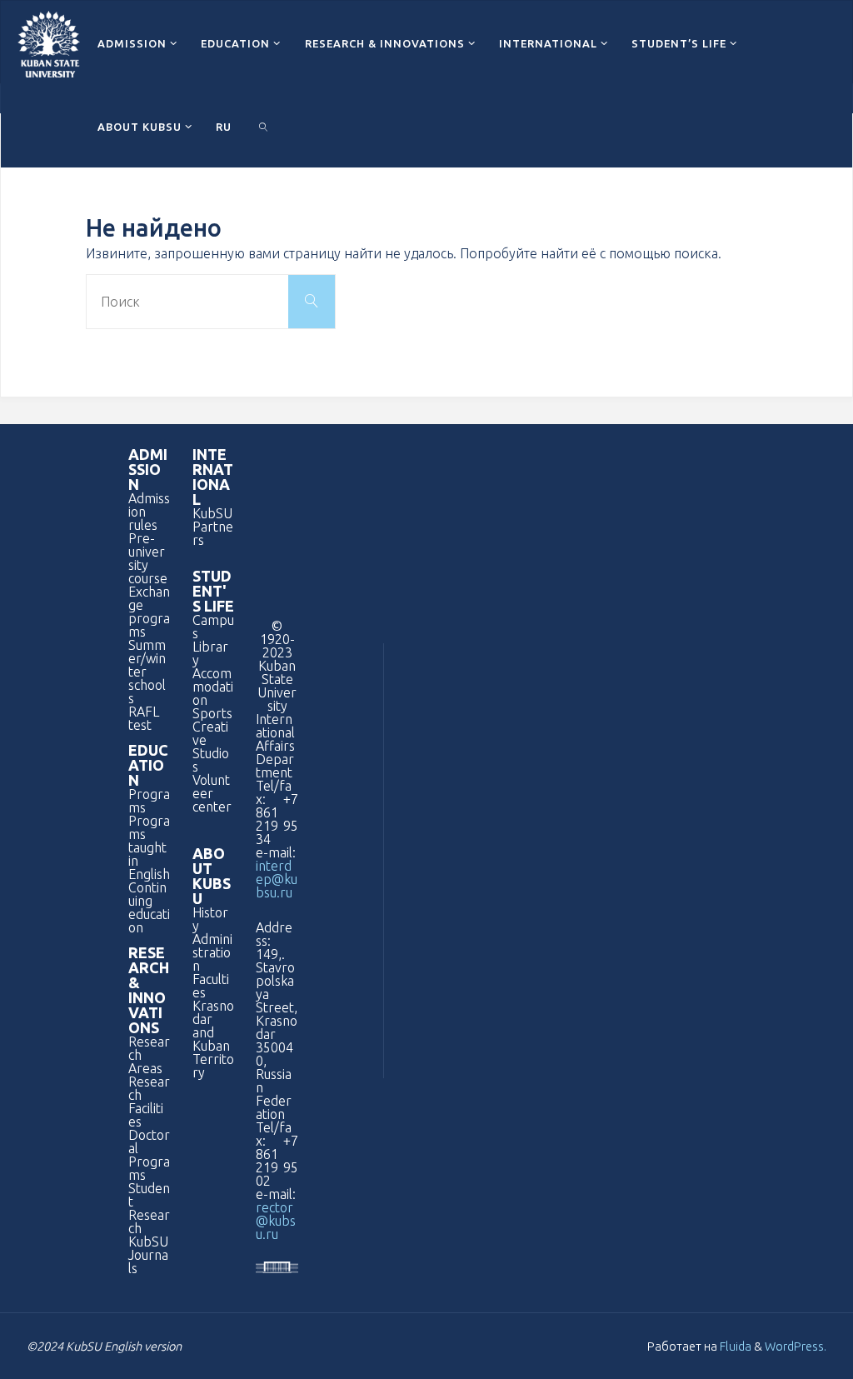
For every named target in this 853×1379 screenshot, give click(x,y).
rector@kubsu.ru (276, 1221)
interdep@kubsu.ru (276, 879)
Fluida (734, 1346)
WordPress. (795, 1346)
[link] (263, 125)
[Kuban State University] (48, 42)
